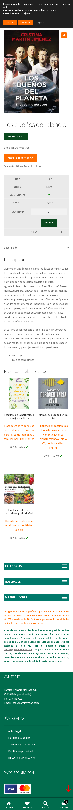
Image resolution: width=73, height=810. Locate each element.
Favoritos (27, 807)
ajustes (28, 13)
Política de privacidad (20, 751)
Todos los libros (32, 166)
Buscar (45, 807)
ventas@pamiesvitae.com (18, 649)
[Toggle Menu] (64, 566)
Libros (19, 166)
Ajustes (41, 22)
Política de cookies (19, 737)
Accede (9, 807)
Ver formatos (16, 136)
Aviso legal (14, 731)
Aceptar (10, 22)
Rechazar (26, 22)
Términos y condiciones (21, 744)
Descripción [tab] (10, 247)
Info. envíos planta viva (21, 757)
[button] (64, 35)
